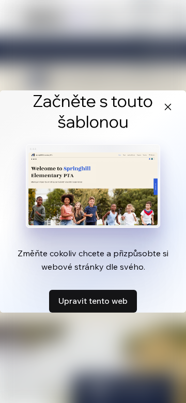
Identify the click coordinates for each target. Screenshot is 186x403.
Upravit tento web (93, 301)
